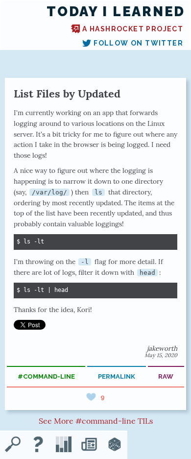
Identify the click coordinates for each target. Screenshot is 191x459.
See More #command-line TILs (96, 421)
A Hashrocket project (132, 29)
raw (165, 376)
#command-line (46, 376)
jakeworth (162, 348)
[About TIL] (38, 445)
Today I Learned (116, 11)
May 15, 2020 (160, 355)
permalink (116, 376)
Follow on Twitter (138, 43)
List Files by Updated (67, 93)
